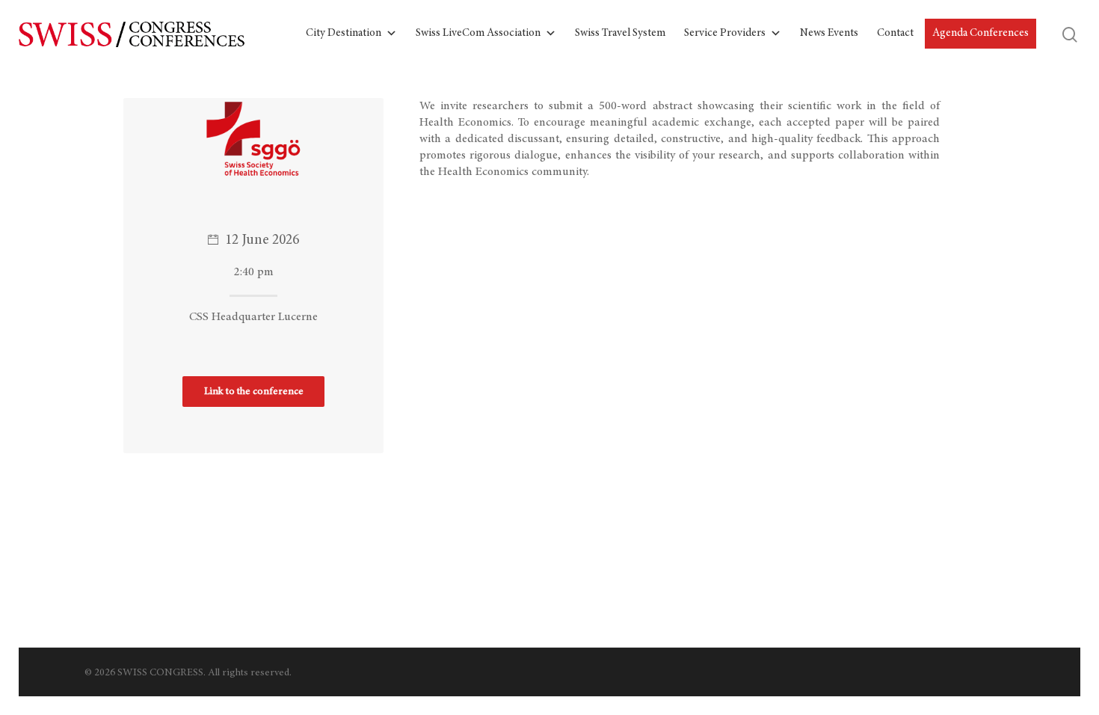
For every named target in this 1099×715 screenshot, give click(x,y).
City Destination (343, 33)
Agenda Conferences (980, 33)
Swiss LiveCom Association (478, 33)
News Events (829, 33)
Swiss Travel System (620, 33)
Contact (895, 33)
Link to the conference (254, 392)
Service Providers (725, 33)
